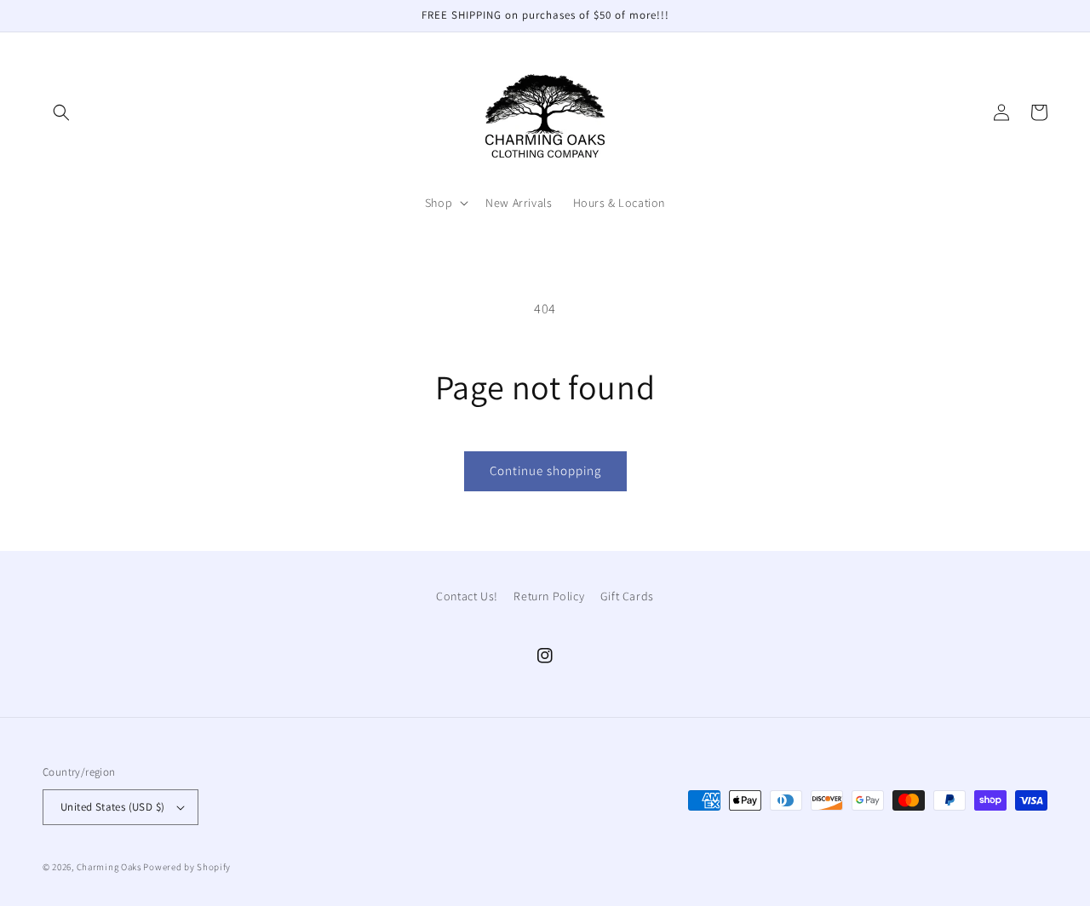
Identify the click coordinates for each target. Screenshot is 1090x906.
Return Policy (548, 596)
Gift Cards (627, 596)
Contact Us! (467, 596)
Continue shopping (545, 470)
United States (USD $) (112, 807)
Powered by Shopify (187, 867)
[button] (61, 112)
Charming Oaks (109, 867)
